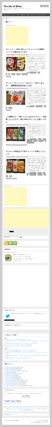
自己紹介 (25, 410)
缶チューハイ (33, 72)
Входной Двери (8, 375)
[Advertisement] (17, 35)
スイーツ (13, 14)
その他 (29, 410)
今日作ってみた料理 (40, 408)
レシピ (17, 14)
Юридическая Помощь (10, 368)
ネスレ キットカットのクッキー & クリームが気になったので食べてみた (19, 344)
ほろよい (32, 106)
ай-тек (7, 372)
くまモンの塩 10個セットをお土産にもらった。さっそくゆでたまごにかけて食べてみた (22, 343)
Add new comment (22, 145)
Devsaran (46, 420)
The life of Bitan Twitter (44, 6)
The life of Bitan (16, 420)
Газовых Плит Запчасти (10, 378)
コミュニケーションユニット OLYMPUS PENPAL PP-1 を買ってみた (18, 339)
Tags (32, 410)
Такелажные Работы (9, 376)
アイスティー (33, 174)
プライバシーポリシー (41, 14)
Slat (11, 176)
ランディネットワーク (44, 422)
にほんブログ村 (7, 402)
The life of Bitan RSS (47, 6)
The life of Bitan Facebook (41, 6)
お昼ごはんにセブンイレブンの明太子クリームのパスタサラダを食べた (19, 346)
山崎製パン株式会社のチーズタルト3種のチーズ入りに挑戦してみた (18, 358)
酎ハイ (13, 74)
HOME (7, 408)
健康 (28, 14)
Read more (8, 76)
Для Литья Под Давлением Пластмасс (13, 380)
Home (4, 17)
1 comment (14, 178)
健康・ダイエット (29, 408)
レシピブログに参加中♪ (26, 397)
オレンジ (41, 141)
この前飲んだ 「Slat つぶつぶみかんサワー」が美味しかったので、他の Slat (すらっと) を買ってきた (26, 119)
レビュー (35, 408)
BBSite (38, 422)
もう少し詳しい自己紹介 (17, 261)
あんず (10, 108)
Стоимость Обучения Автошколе (12, 384)
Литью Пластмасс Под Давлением (12, 381)
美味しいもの (6, 14)
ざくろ (35, 141)
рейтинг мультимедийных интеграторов (13, 371)
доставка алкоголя (9, 377)
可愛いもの (23, 14)
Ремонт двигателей (9, 369)
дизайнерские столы (10, 373)
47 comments (15, 145)
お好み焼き (24, 74)
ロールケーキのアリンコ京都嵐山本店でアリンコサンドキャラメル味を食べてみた (21, 351)
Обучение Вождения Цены (11, 367)
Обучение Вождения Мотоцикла (12, 382)
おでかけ (32, 14)
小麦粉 (18, 74)
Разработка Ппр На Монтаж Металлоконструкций (15, 385)
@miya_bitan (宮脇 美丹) (19, 313)
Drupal (10, 414)
